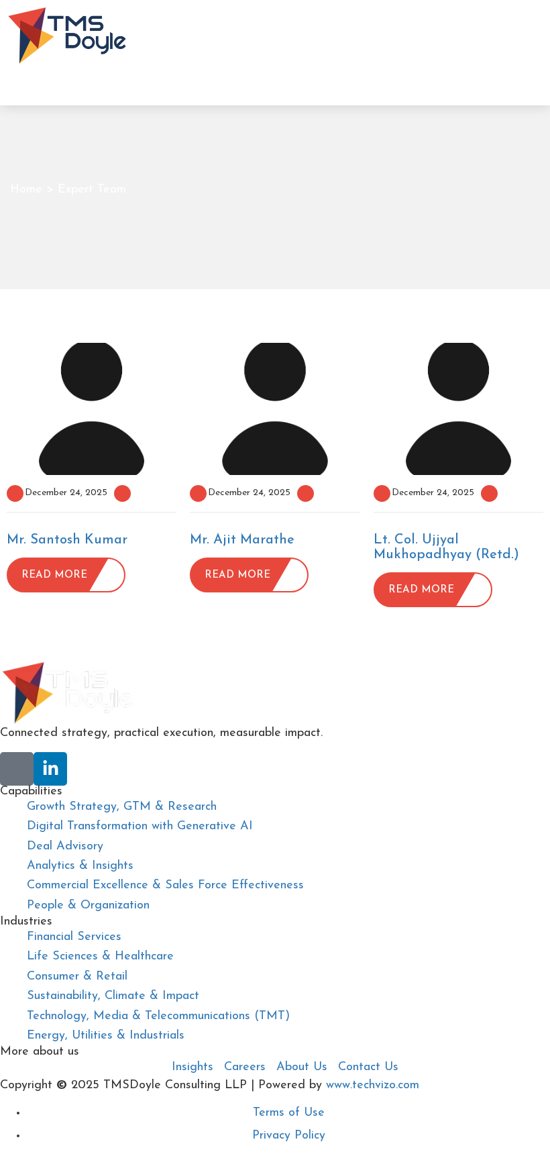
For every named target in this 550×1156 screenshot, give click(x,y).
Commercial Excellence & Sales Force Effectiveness (165, 886)
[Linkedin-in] (50, 769)
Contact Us (368, 1067)
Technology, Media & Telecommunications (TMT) (158, 1016)
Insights (192, 1067)
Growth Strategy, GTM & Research (122, 807)
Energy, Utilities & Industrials (105, 1036)
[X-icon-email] (17, 769)
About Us (301, 1067)
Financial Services (74, 937)
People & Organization (88, 906)
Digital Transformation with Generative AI (140, 827)
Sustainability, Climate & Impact (113, 996)
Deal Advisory (65, 847)
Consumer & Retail (77, 977)
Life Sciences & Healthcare (100, 957)
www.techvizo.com (372, 1086)
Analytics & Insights (80, 866)
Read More (54, 575)
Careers (245, 1067)
